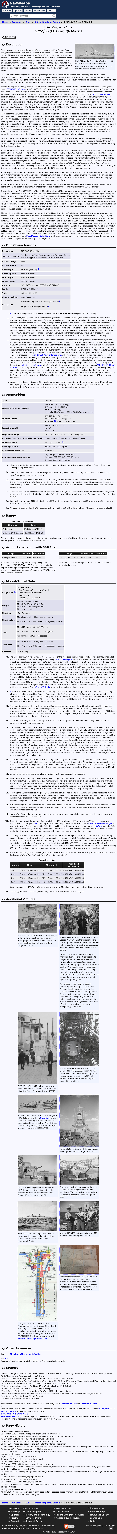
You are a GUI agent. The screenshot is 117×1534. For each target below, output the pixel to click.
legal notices (22, 1528)
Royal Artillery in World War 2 (14, 1414)
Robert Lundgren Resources (70, 1514)
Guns (27, 22)
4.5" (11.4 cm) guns (101, 94)
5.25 (6, 1358)
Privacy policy (8, 1528)
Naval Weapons (33, 1511)
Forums (28, 10)
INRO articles (62, 1511)
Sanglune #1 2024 (69, 1403)
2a (63, 442)
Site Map (7, 10)
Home (5, 22)
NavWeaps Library (99, 1514)
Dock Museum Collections (38, 236)
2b (31, 587)
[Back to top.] (111, 1528)
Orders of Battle (33, 1521)
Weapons (16, 22)
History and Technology (37, 1514)
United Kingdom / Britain (47, 22)
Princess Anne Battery (11, 1416)
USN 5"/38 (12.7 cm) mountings (48, 355)
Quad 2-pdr (45, 1118)
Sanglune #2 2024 (89, 1403)
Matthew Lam (108, 1525)
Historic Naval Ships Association (32, 1338)
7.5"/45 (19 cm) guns (16, 89)
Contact (51, 10)
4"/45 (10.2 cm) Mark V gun (100, 823)
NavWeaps (13, 1508)
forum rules (37, 1528)
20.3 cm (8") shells (41, 687)
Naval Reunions (33, 1517)
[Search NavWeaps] (54, 16)
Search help (39, 10)
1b (15, 592)
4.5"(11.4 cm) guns (64, 659)
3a (71, 459)
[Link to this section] (4, 45)
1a (55, 421)
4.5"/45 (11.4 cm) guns (31, 365)
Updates (18, 10)
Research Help (97, 1511)
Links (92, 1521)
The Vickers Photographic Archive (25, 1354)
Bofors (99, 826)
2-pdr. (34, 823)
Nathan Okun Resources (68, 1517)
